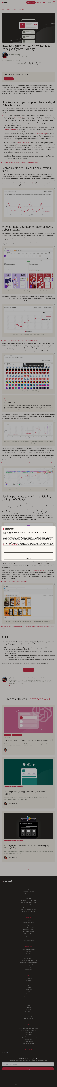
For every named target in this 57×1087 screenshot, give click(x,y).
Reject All (28, 558)
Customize (28, 554)
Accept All (28, 549)
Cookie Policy (6, 544)
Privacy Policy (14, 544)
